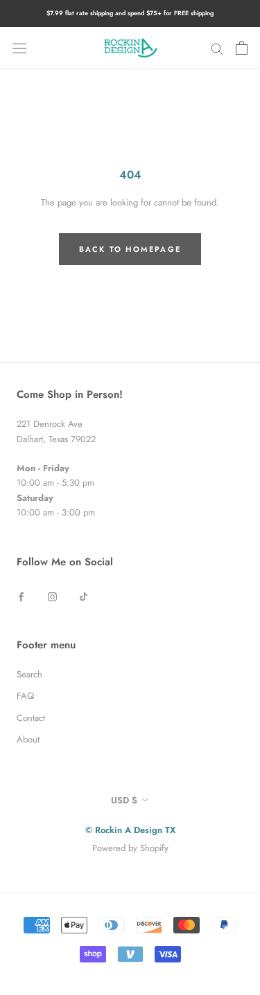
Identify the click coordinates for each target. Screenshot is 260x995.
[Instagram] (52, 595)
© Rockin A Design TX (130, 830)
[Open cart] (242, 48)
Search (29, 674)
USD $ (124, 800)
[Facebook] (21, 595)
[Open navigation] (19, 48)
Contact (31, 717)
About (28, 739)
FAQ (25, 695)
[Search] (217, 48)
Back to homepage (130, 249)
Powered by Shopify (130, 848)
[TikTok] (83, 595)
